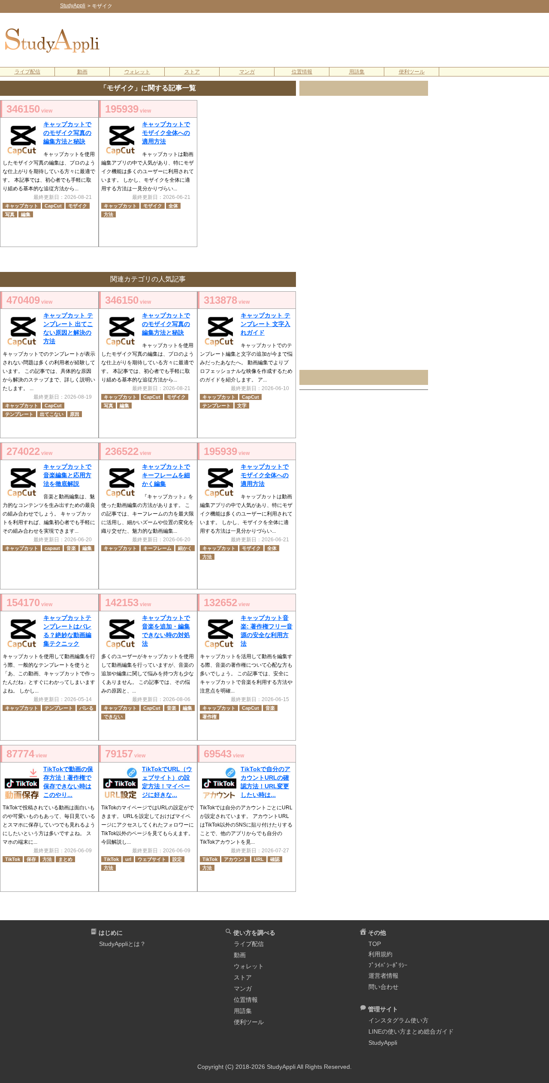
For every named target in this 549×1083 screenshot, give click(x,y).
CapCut (53, 205)
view (29, 109)
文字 (242, 405)
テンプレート (19, 414)
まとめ (65, 859)
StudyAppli (382, 1042)
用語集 (357, 72)
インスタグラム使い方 (398, 1020)
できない (113, 716)
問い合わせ (383, 986)
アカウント (235, 859)
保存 (31, 859)
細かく (185, 548)
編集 (25, 214)
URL (259, 859)
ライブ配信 (27, 72)
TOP (374, 943)
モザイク (77, 205)
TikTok (12, 859)
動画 (82, 72)
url (128, 859)
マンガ (247, 72)
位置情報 (302, 72)
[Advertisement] (331, 39)
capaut (52, 548)
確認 (275, 859)
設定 (177, 859)
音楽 (71, 548)
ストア (192, 72)
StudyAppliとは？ (122, 943)
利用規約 (380, 954)
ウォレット (137, 72)
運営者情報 (383, 975)
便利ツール (412, 72)
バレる (86, 708)
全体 (173, 205)
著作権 (209, 716)
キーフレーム (157, 548)
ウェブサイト (152, 859)
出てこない (51, 414)
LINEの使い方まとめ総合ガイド (411, 1031)
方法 (108, 214)
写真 (10, 214)
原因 (74, 414)
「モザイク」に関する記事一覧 (148, 88)
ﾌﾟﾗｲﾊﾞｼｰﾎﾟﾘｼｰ (387, 965)
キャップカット (21, 205)
